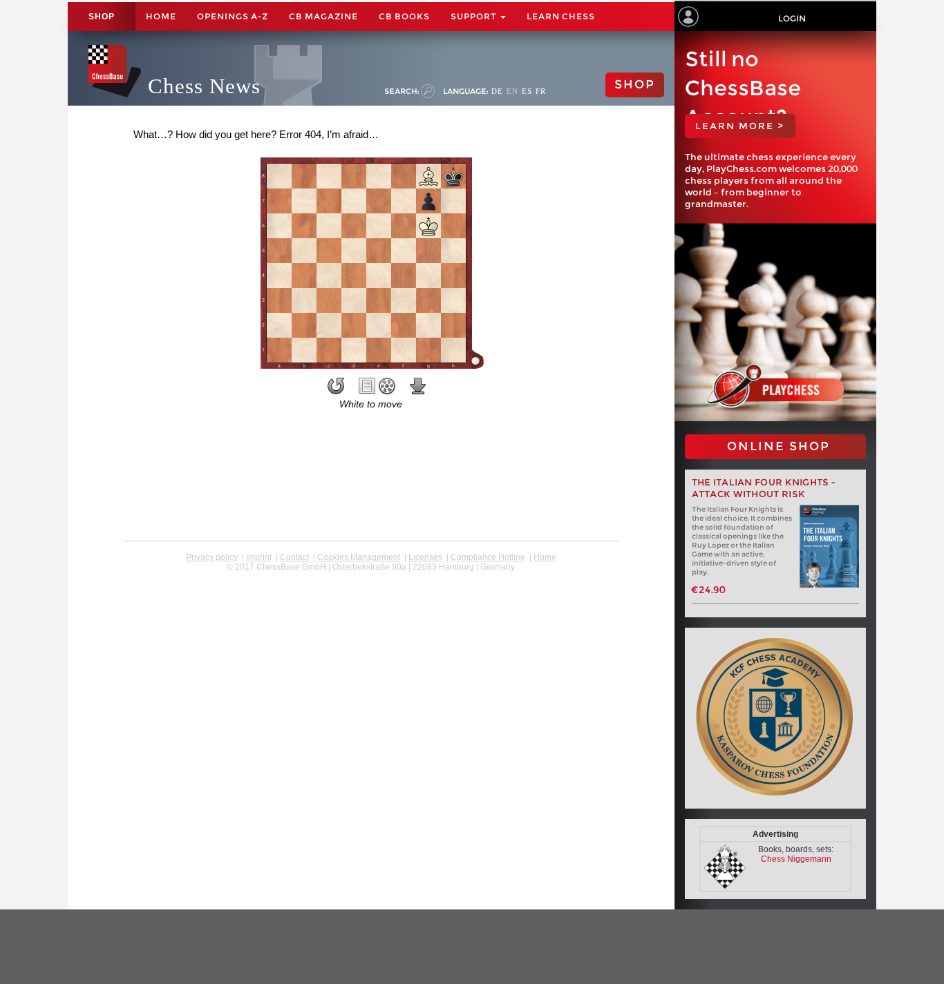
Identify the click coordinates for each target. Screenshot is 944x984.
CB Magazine (323, 16)
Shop (101, 16)
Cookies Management (358, 557)
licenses (425, 557)
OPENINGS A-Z (232, 16)
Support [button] (475, 16)
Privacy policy (212, 557)
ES (527, 91)
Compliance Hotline (488, 557)
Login (792, 18)
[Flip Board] (336, 386)
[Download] (418, 386)
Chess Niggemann (796, 859)
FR (541, 91)
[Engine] (387, 386)
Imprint (259, 557)
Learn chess (561, 16)
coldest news (370, 576)
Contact (294, 557)
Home (161, 16)
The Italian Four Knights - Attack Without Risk (764, 488)
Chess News (204, 86)
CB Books (404, 16)
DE (497, 91)
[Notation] (367, 386)
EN (512, 91)
